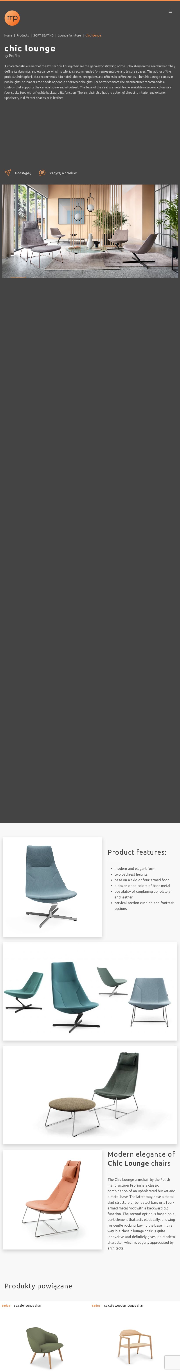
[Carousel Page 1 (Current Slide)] (18, 274)
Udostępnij (23, 173)
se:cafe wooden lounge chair (124, 1305)
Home (8, 35)
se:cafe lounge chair (27, 1305)
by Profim (12, 56)
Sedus (6, 1305)
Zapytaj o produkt (63, 173)
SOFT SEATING (43, 35)
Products (23, 35)
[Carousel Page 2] (39, 274)
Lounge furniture (69, 35)
